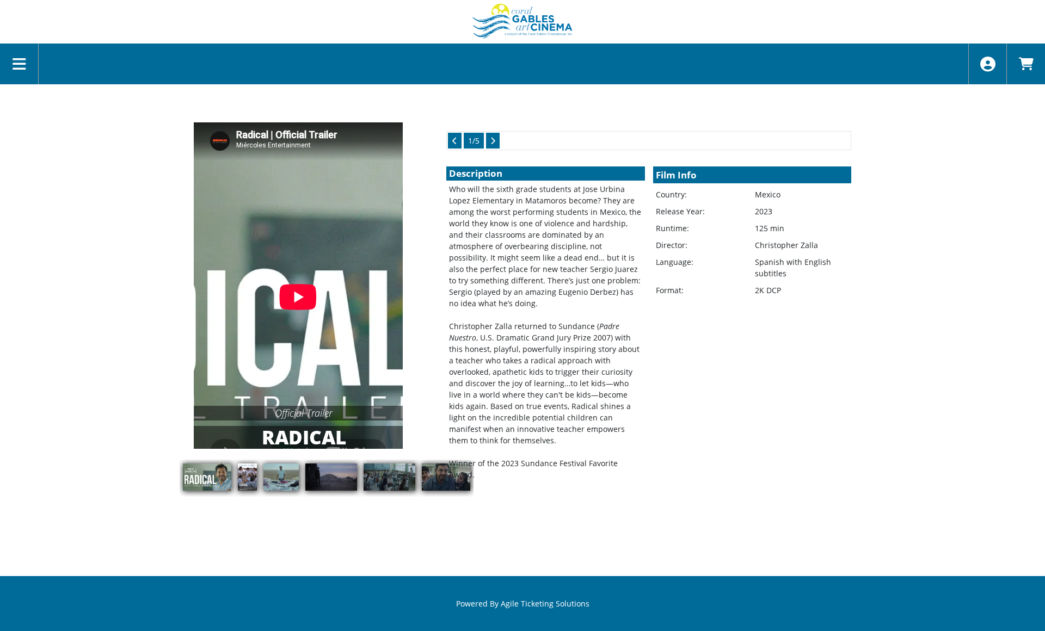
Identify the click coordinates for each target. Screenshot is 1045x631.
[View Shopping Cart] (1025, 64)
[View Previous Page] (455, 141)
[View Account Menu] (987, 64)
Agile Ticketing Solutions (545, 603)
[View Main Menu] (19, 64)
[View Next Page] (493, 141)
